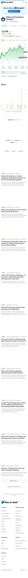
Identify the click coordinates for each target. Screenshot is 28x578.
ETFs (2, 523)
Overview (4, 25)
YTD (17, 40)
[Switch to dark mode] (26, 570)
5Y (22, 40)
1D (2, 40)
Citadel (17, 513)
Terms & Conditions (20, 540)
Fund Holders (22, 25)
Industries (3, 529)
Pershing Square (19, 533)
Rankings (3, 531)
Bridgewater (18, 525)
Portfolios (3, 510)
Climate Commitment (21, 548)
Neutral (13, 151)
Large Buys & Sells (6, 518)
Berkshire (18, 527)
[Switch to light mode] (24, 570)
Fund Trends (13, 25)
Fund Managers (5, 513)
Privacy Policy (19, 543)
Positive (7, 151)
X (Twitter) (4, 561)
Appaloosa (18, 530)
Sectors (3, 526)
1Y (20, 40)
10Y (25, 40)
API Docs (3, 540)
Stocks (3, 521)
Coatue (17, 522)
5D (5, 40)
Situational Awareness (18, 519)
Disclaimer (18, 546)
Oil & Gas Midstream (12, 76)
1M (8, 40)
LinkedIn (3, 564)
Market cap (14, 21)
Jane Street (18, 510)
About (2, 559)
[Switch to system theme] (22, 570)
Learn (2, 546)
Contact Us (4, 556)
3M (11, 40)
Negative (21, 151)
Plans (2, 543)
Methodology (4, 548)
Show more (23, 73)
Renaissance (18, 516)
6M (14, 40)
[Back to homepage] (7, 2)
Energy (3, 76)
